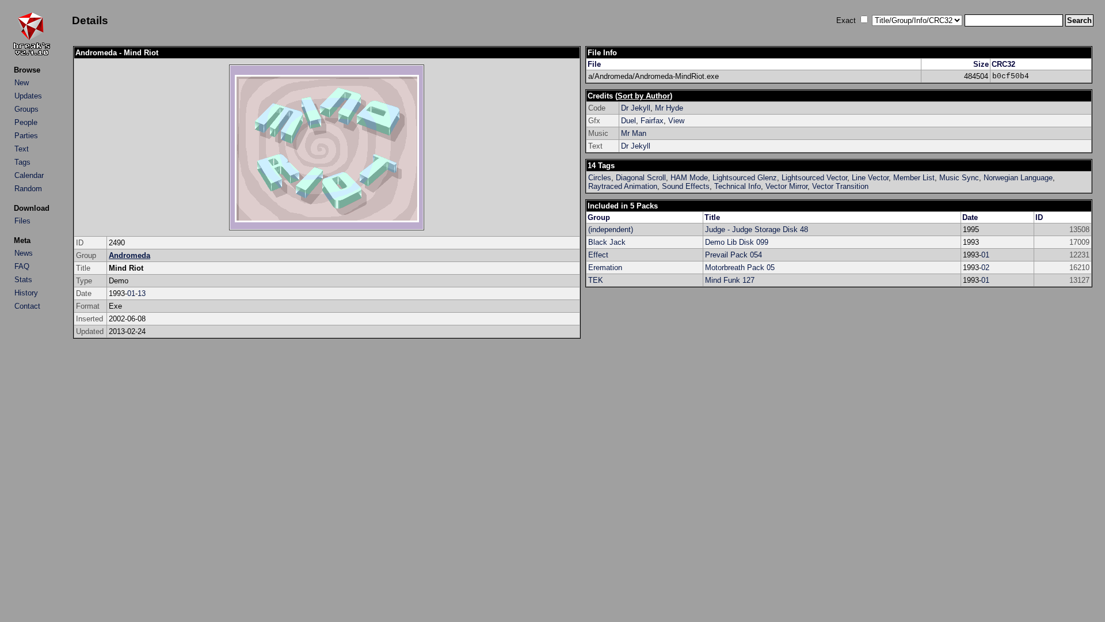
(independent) (610, 229)
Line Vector (870, 177)
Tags (22, 162)
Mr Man (633, 133)
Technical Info (737, 186)
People (25, 122)
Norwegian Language (1018, 177)
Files (22, 221)
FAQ (21, 266)
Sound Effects (686, 186)
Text (21, 149)
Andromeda (129, 255)
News (23, 253)
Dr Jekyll (635, 108)
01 (131, 293)
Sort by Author (644, 96)
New (21, 82)
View (676, 120)
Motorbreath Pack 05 (740, 267)
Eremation (605, 267)
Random (28, 188)
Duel (628, 120)
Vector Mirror (786, 186)
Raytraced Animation (622, 186)
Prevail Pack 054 (733, 255)
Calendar (29, 175)
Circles (599, 177)
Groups (26, 109)
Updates (28, 96)
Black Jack (607, 242)
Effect (598, 255)
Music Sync (959, 177)
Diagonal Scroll (641, 177)
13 (142, 293)
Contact (27, 306)
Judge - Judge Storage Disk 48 (756, 229)
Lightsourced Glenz (744, 177)
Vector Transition (840, 186)
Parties (26, 135)
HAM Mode (689, 177)
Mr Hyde (669, 108)
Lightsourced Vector (814, 177)
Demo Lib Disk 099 (736, 242)
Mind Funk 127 (730, 280)
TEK (595, 280)
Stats (23, 279)
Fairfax (652, 120)
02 (985, 267)
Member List (914, 177)
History (26, 293)
